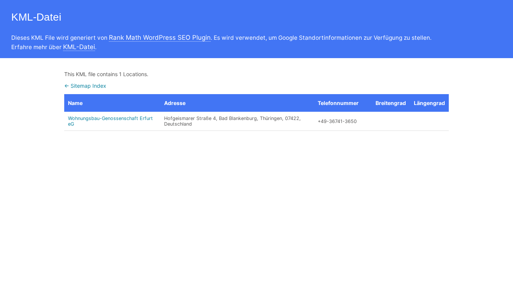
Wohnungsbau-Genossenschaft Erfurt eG (110, 121)
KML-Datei (79, 47)
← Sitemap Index (85, 85)
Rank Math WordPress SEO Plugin (160, 37)
